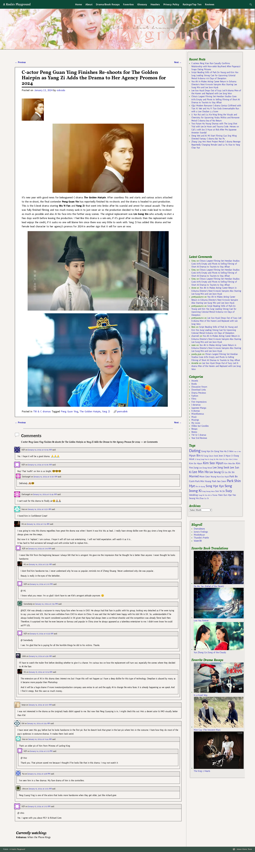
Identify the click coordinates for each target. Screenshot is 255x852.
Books (194, 384)
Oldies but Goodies (200, 426)
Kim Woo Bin (229, 463)
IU (202, 455)
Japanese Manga (198, 408)
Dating (194, 451)
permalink (122, 411)
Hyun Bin (194, 455)
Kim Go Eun (223, 459)
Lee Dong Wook (205, 468)
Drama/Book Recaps (108, 4)
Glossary (142, 4)
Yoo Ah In (208, 495)
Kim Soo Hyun (213, 463)
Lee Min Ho (200, 472)
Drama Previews (198, 393)
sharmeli (195, 336)
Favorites (128, 4)
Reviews (209, 4)
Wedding (193, 495)
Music (194, 417)
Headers (155, 4)
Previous (20, 62)
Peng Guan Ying (69, 411)
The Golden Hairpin (90, 411)
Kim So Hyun (195, 463)
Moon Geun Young (207, 477)
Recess (194, 432)
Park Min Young (203, 481)
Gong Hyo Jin (207, 451)
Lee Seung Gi (216, 472)
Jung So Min (214, 459)
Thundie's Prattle (201, 538)
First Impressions (198, 402)
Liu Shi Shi (229, 472)
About (88, 4)
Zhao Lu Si (204, 498)
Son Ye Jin (220, 491)
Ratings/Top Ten (192, 4)
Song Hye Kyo (215, 486)
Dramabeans (199, 529)
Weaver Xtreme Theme (244, 849)
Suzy (228, 491)
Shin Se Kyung (200, 486)
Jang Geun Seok (211, 456)
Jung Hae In (205, 459)
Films (193, 399)
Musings (195, 420)
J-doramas (195, 405)
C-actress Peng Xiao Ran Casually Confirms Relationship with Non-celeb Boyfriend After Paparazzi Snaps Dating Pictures (215, 66)
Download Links (198, 390)
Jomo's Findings (201, 532)
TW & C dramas (42, 411)
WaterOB (198, 541)
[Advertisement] (211, 203)
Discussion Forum (199, 387)
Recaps (194, 429)
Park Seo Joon (219, 481)
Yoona (214, 495)
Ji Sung (197, 459)
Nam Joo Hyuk (223, 477)
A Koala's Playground (16, 4)
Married (194, 476)
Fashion (194, 396)
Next (178, 62)
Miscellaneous (197, 414)
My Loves (195, 423)
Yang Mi (201, 495)
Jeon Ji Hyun (225, 456)
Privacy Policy (171, 4)
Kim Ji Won (233, 459)
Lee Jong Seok (221, 467)
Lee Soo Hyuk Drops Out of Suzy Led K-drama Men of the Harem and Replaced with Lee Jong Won (216, 321)
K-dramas (195, 411)
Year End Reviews (199, 438)
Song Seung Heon (208, 491)
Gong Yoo (218, 451)
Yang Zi (106, 411)
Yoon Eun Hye (225, 495)
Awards (194, 381)
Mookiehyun (199, 535)
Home (78, 4)
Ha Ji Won (228, 451)
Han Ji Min (237, 451)
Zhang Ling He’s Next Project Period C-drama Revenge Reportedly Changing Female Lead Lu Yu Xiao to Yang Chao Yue (215, 144)
